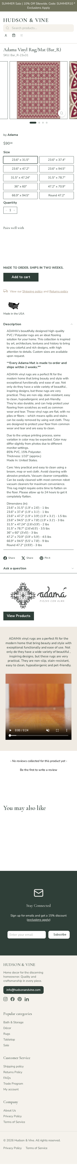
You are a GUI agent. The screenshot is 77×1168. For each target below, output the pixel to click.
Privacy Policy (12, 1116)
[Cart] (13, 35)
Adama (13, 135)
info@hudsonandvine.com (23, 990)
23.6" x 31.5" (20, 160)
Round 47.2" (56, 195)
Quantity (10, 202)
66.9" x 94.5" (20, 195)
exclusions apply (39, 920)
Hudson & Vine (26, 20)
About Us (9, 1110)
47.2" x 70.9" (56, 186)
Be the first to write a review (38, 770)
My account (11, 1089)
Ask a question (14, 568)
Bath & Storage (13, 1022)
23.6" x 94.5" (56, 169)
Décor (7, 1028)
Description (12, 324)
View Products (18, 616)
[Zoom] (61, 113)
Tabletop (9, 1039)
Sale (6, 1045)
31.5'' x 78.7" (56, 178)
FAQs (7, 1078)
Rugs (6, 1034)
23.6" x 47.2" (20, 169)
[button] (38, 769)
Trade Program (13, 1084)
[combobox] (38, 28)
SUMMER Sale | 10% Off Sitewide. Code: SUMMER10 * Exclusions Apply (38, 6)
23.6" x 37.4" (56, 160)
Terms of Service (14, 1122)
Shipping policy (13, 1066)
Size (6, 152)
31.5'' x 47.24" (20, 178)
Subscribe (60, 934)
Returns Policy (12, 1072)
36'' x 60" (20, 186)
